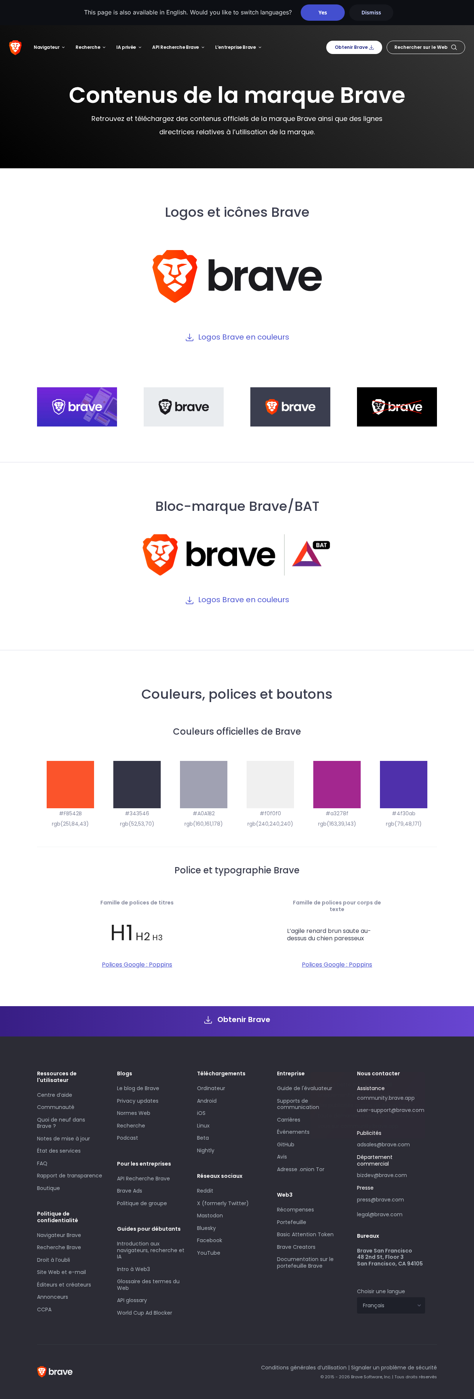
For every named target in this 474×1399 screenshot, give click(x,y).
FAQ (42, 1163)
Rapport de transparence (69, 1175)
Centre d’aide (54, 1095)
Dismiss (371, 12)
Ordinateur (211, 1088)
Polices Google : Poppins (137, 964)
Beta (203, 1138)
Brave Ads (129, 1190)
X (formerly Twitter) (223, 1203)
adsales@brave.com (387, 1143)
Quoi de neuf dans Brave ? (61, 1123)
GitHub (285, 1144)
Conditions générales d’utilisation (304, 1367)
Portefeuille (291, 1222)
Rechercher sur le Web (421, 47)
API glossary (132, 1300)
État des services (59, 1150)
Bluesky (206, 1228)
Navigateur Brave (59, 1235)
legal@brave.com (380, 1214)
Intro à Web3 (133, 1269)
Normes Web (133, 1113)
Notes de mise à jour (63, 1138)
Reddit (205, 1190)
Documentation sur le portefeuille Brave (305, 1262)
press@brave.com (380, 1199)
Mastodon (210, 1215)
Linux (203, 1125)
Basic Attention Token (305, 1234)
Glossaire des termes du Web (148, 1285)
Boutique (48, 1188)
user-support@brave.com (390, 1110)
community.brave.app (386, 1098)
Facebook (209, 1240)
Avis (282, 1156)
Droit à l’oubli (53, 1260)
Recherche (88, 47)
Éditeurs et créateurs (64, 1284)
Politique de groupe (142, 1203)
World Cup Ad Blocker (144, 1313)
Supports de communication (298, 1104)
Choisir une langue (381, 1291)
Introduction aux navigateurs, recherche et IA (150, 1250)
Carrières (288, 1119)
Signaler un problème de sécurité (394, 1367)
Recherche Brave (59, 1247)
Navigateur (46, 47)
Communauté (55, 1107)
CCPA (44, 1309)
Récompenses (295, 1209)
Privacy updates (137, 1101)
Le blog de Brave (138, 1088)
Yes (322, 12)
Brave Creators (296, 1247)
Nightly (205, 1150)
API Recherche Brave (175, 47)
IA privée (126, 47)
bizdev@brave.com (382, 1175)
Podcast (127, 1138)
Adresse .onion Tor (300, 1169)
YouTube (208, 1253)
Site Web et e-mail (61, 1272)
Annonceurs (52, 1297)
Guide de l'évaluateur (304, 1088)
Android (207, 1101)
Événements (293, 1132)
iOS (201, 1113)
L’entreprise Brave (235, 47)
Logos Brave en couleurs (243, 337)
